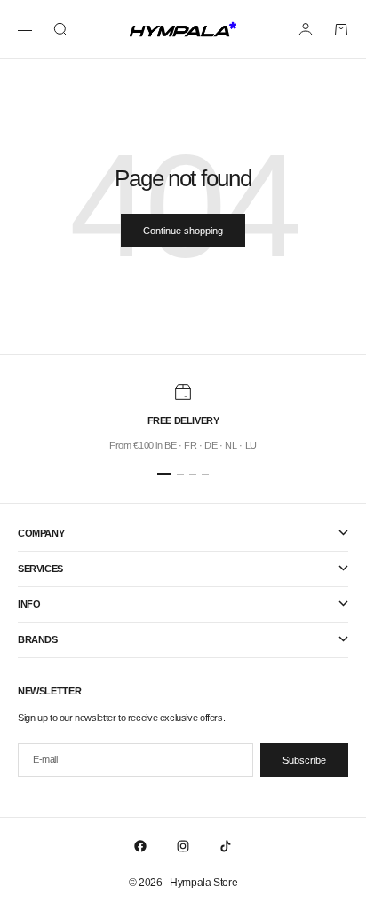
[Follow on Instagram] (183, 846)
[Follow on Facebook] (140, 846)
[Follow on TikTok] (226, 846)
